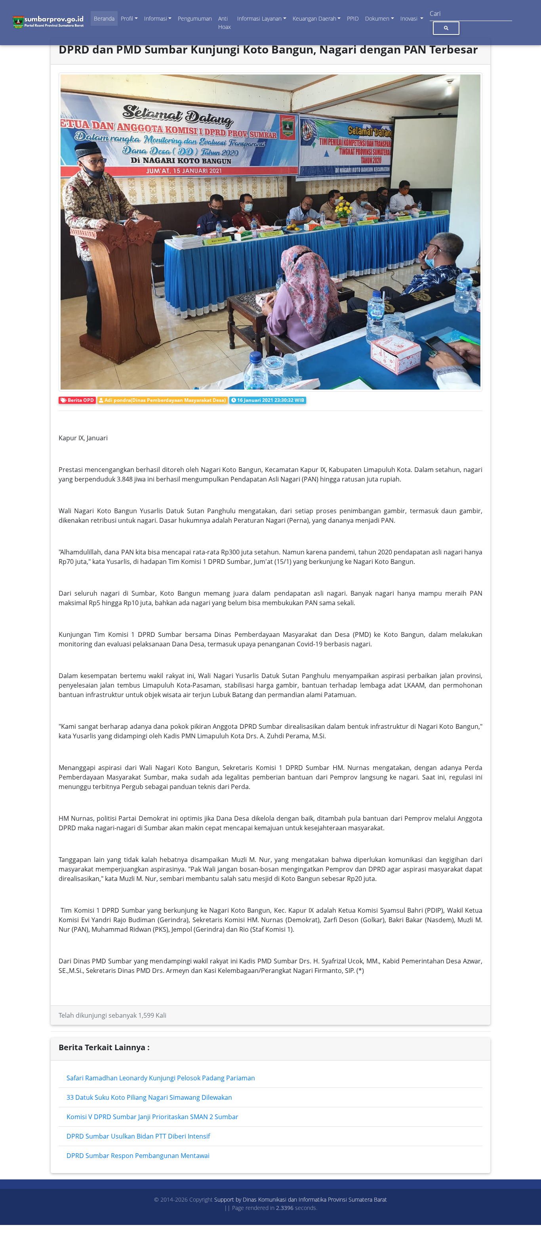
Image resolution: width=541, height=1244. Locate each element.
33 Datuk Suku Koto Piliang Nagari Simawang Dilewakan (149, 1097)
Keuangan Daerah (314, 18)
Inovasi (409, 18)
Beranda (104, 18)
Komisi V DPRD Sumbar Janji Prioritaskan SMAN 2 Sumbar (152, 1116)
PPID (353, 18)
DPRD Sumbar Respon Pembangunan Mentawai (138, 1155)
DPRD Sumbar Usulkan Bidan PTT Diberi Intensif (138, 1136)
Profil (127, 18)
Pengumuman (195, 18)
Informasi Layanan (259, 18)
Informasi (155, 18)
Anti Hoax (224, 23)
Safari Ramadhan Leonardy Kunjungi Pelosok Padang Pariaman (161, 1078)
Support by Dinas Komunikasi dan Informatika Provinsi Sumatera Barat (300, 1199)
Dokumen (377, 18)
